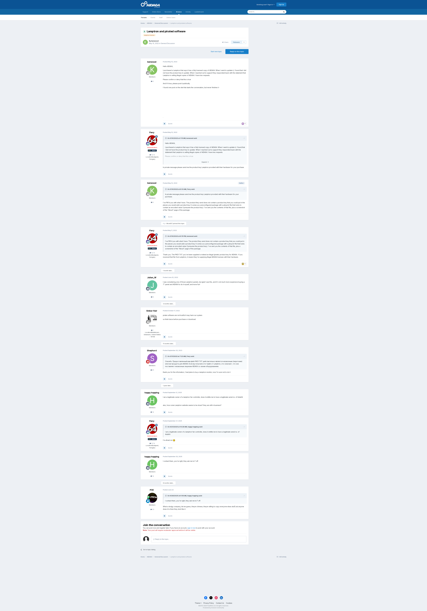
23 (153, 509)
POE (152, 490)
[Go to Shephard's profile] (152, 358)
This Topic (274, 12)
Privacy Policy (208, 603)
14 (153, 412)
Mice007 (169, 223)
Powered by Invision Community (213, 608)
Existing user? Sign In (265, 4)
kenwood (155, 41)
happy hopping (152, 392)
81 (153, 370)
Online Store (156, 12)
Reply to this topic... (162, 539)
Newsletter (168, 12)
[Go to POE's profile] (152, 498)
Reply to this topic (237, 51)
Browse (179, 12)
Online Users (170, 17)
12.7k (153, 155)
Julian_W (151, 277)
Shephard (152, 350)
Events (153, 17)
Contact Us (220, 603)
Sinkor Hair (151, 311)
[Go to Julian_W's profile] (152, 285)
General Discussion (168, 43)
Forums (144, 17)
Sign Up (281, 4)
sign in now (191, 528)
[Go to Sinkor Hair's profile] (152, 319)
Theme (197, 603)
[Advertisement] (268, 42)
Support (145, 12)
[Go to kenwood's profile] (145, 42)
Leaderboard (199, 12)
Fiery (151, 132)
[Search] (283, 12)
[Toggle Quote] (166, 138)
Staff (160, 17)
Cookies (229, 603)
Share (225, 42)
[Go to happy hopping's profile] (152, 400)
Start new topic (216, 51)
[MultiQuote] (164, 123)
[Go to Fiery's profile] (152, 140)
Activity (188, 12)
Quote (170, 123)
